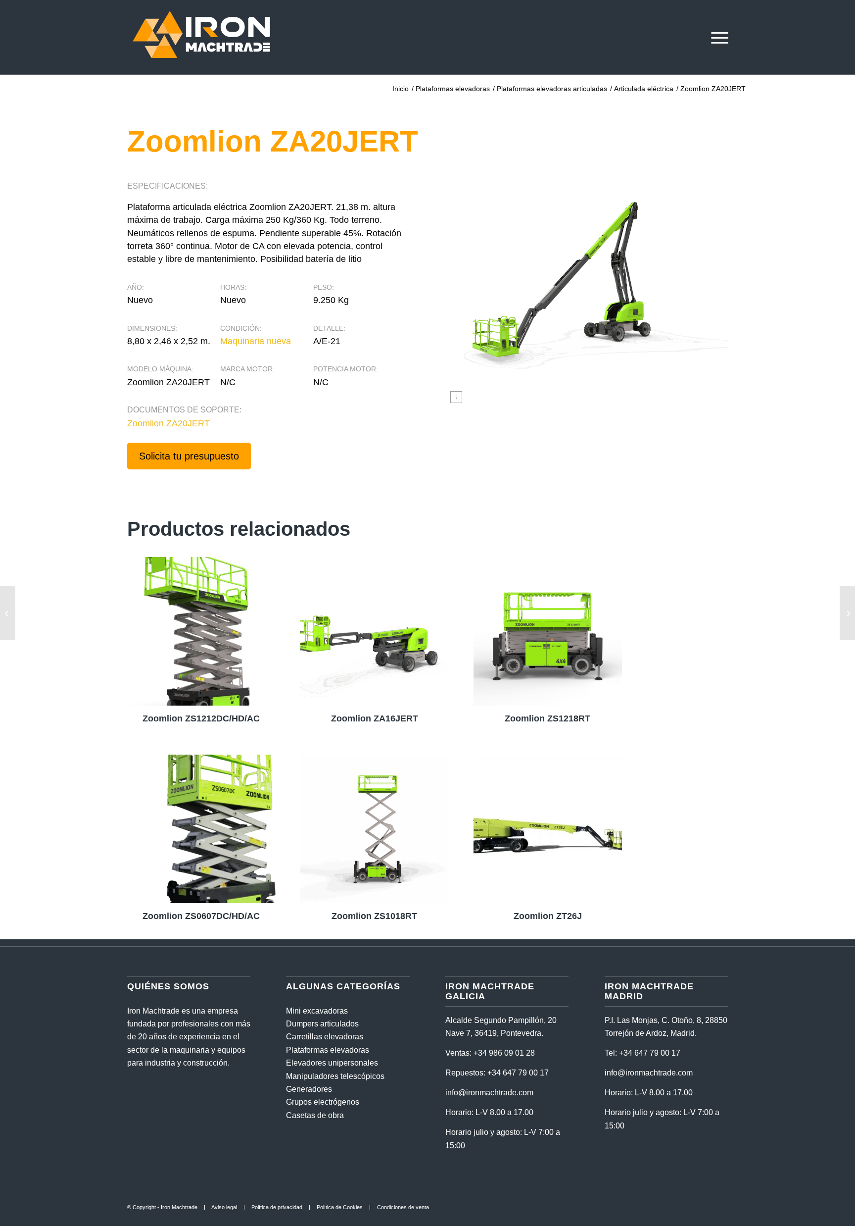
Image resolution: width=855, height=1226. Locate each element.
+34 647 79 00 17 (518, 1073)
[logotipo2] (201, 37)
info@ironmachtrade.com (489, 1092)
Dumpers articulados (322, 1024)
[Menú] (716, 37)
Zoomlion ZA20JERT (168, 423)
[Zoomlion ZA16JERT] (7, 613)
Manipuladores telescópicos (335, 1076)
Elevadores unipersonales (332, 1063)
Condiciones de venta (403, 1207)
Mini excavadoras (317, 1011)
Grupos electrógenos (322, 1102)
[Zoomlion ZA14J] (847, 613)
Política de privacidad (276, 1207)
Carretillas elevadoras (324, 1036)
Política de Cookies (340, 1207)
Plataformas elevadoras (327, 1050)
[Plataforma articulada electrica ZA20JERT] (456, 397)
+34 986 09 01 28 (504, 1053)
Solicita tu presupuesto (189, 456)
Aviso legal (224, 1207)
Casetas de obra (315, 1115)
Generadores (309, 1089)
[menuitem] (716, 37)
